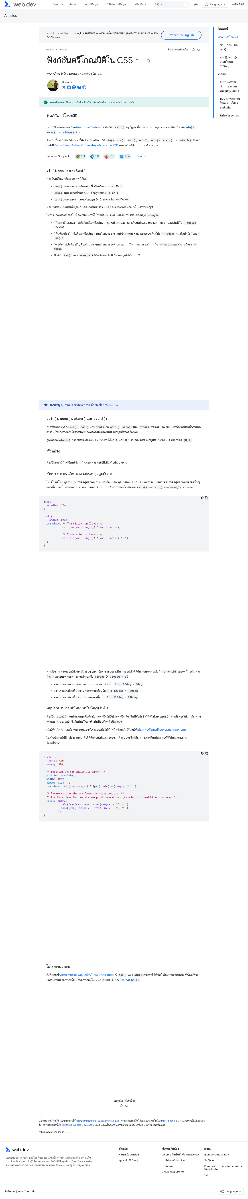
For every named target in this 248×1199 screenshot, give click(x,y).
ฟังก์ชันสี (129, 980)
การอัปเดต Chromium (174, 1160)
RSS (206, 1175)
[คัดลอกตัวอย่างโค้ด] (206, 498)
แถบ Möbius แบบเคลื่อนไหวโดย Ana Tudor (88, 975)
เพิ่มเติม (139, 4)
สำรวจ (72, 4)
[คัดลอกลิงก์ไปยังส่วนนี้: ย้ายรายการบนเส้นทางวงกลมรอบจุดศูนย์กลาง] (115, 474)
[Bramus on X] (64, 88)
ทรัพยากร (55, 4)
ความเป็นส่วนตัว (26, 1191)
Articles (10, 15)
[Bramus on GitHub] (69, 88)
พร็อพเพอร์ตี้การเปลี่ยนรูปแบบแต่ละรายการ (161, 729)
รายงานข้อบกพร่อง (129, 1154)
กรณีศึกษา (167, 1166)
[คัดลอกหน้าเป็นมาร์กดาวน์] (148, 61)
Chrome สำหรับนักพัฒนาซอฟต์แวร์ (180, 1154)
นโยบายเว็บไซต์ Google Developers (76, 1124)
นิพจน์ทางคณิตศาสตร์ (88, 127)
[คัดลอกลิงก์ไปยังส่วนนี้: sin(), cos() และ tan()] (89, 171)
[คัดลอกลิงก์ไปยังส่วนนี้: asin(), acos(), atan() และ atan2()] (110, 419)
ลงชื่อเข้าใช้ (238, 4)
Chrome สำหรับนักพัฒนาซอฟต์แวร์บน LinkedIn (223, 1168)
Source (141, 156)
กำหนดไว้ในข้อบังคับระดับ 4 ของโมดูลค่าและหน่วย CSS (86, 145)
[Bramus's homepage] (84, 88)
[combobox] (171, 4)
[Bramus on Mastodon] (74, 88)
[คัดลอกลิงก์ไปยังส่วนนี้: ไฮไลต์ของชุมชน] (73, 967)
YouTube (209, 1160)
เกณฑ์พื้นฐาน (91, 4)
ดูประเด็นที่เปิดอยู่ (128, 1160)
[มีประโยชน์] (193, 49)
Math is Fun (111, 405)
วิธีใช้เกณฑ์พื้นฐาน (117, 4)
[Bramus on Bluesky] (79, 88)
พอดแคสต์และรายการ (173, 1172)
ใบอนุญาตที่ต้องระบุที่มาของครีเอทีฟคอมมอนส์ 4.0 (99, 1120)
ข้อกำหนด (9, 1191)
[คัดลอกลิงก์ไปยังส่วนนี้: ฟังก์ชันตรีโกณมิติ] (81, 116)
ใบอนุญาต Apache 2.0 (168, 1120)
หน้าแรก (50, 49)
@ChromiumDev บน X (216, 1154)
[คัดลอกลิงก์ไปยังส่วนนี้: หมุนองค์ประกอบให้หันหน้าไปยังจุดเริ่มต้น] (111, 708)
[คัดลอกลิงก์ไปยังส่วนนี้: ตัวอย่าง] (63, 451)
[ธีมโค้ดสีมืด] (202, 498)
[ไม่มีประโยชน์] (199, 49)
